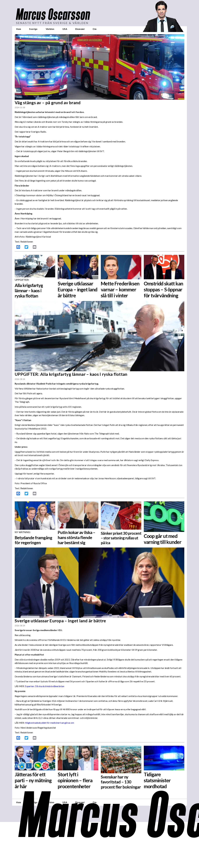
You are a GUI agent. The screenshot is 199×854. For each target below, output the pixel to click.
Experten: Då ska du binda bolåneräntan (44, 686)
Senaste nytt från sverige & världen (52, 23)
